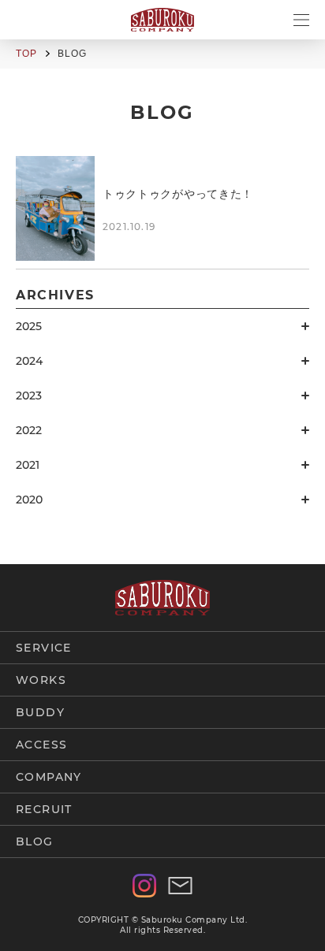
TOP (27, 53)
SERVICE (44, 648)
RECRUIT (44, 809)
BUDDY (40, 712)
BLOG (35, 841)
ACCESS (41, 744)
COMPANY (49, 777)
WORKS (41, 680)
